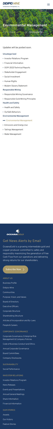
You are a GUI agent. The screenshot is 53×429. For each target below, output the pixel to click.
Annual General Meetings (13, 394)
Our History (8, 419)
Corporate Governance (15, 331)
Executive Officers (10, 306)
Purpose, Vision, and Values (14, 297)
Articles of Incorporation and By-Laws (19, 320)
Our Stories (9, 410)
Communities (9, 292)
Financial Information (12, 404)
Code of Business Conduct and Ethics (19, 344)
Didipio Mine (8, 288)
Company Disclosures (12, 358)
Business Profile (10, 283)
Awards (6, 415)
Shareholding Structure (13, 316)
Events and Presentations (14, 389)
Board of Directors (11, 302)
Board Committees (11, 353)
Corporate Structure (11, 311)
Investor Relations (13, 375)
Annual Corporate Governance (16, 349)
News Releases (9, 385)
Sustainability (10, 364)
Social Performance (11, 369)
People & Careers (10, 325)
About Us (7, 278)
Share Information (11, 399)
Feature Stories (9, 424)
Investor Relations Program (14, 380)
